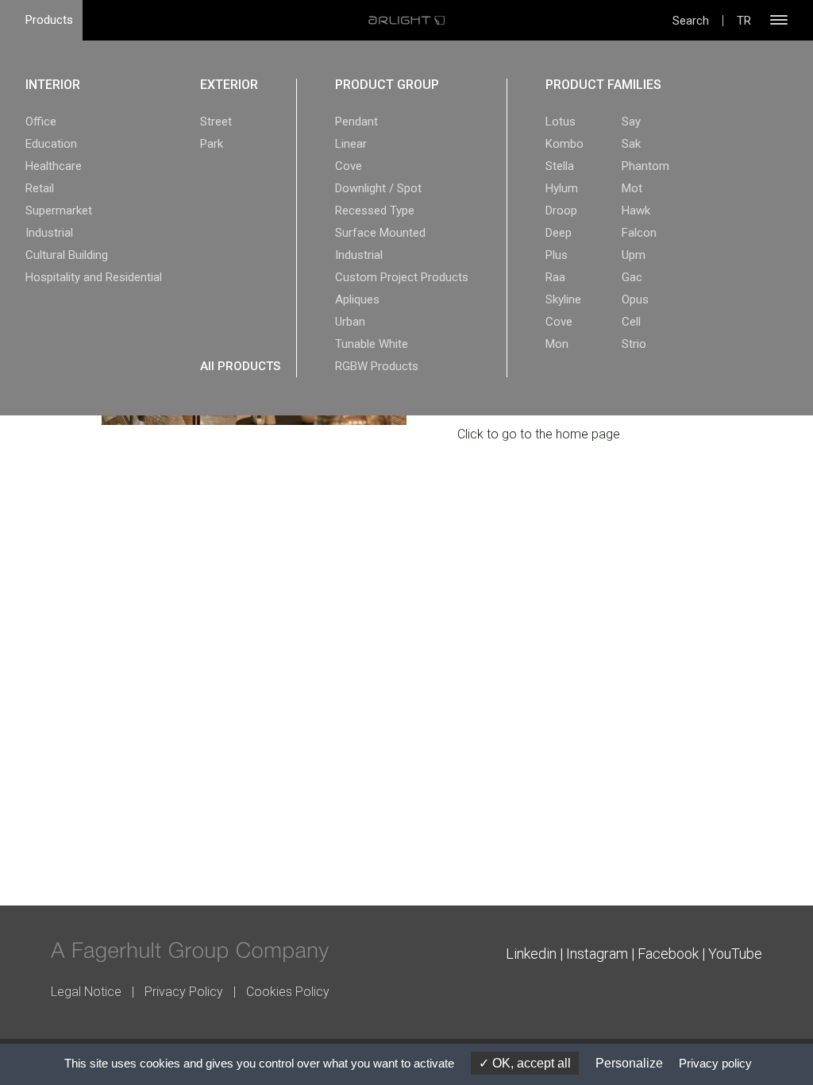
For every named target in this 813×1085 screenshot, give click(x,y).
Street (216, 121)
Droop (561, 210)
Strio (634, 344)
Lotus (560, 121)
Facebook (668, 953)
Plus (556, 255)
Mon (556, 344)
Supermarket (58, 210)
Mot (632, 188)
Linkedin (531, 953)
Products (49, 20)
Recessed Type (374, 210)
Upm (633, 255)
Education (51, 144)
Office (40, 121)
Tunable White (371, 344)
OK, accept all (530, 1063)
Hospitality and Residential (93, 277)
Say (631, 121)
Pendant (356, 121)
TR (744, 21)
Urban (350, 322)
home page (588, 434)
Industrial (49, 233)
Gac (632, 277)
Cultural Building (66, 255)
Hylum (561, 188)
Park (211, 144)
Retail (39, 188)
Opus (635, 299)
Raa (555, 277)
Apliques (357, 299)
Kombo (564, 144)
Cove (348, 166)
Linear (351, 144)
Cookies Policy (287, 991)
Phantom (645, 166)
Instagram (597, 953)
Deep (558, 233)
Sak (631, 144)
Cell (631, 322)
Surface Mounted (380, 233)
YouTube (735, 953)
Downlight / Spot (378, 188)
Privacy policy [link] (715, 1063)
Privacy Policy (183, 991)
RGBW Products (376, 366)
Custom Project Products (401, 277)
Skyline (563, 299)
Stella (559, 166)
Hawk (636, 210)
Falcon (639, 233)
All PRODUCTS (240, 366)
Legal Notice (86, 991)
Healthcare (53, 166)
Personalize (629, 1063)
